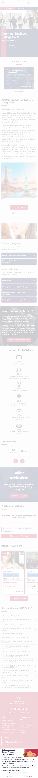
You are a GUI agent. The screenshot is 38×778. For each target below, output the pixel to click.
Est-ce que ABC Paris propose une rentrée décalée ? (14, 676)
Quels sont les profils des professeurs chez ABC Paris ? (16, 681)
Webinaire (22, 730)
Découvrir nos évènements (19, 536)
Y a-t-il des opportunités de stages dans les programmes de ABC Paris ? (15, 656)
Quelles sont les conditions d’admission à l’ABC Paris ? (16, 629)
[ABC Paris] (12, 709)
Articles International (7, 732)
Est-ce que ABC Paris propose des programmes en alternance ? (16, 642)
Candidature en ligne (19, 496)
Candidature (8, 8)
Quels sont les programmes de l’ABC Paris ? (15, 651)
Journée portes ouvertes (27, 723)
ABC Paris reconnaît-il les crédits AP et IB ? (15, 637)
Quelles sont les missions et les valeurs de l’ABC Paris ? (16, 620)
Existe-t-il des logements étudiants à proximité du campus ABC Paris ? (16, 666)
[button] (15, 91)
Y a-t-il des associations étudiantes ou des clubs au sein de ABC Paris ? (17, 661)
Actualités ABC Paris (7, 720)
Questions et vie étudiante (8, 723)
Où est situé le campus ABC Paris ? (12, 625)
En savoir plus (20, 207)
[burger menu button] (34, 3)
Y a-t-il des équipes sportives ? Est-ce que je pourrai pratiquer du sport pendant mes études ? (17, 686)
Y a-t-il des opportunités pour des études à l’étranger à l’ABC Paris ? (15, 671)
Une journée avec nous (26, 728)
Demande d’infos (24, 8)
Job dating (23, 732)
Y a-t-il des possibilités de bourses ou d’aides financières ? (15, 647)
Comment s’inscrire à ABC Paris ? (12, 634)
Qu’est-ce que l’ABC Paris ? (10, 616)
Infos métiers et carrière (8, 729)
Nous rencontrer (20, 213)
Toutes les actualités (19, 598)
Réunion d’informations (26, 725)
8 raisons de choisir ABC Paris (19, 340)
